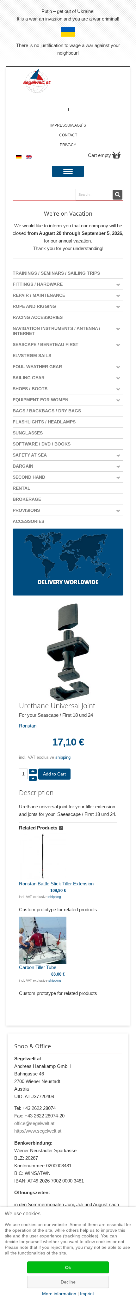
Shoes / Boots (30, 388)
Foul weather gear (37, 366)
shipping (63, 757)
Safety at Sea (30, 455)
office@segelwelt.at (34, 1123)
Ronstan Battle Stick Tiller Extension (56, 883)
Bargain (23, 466)
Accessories (28, 521)
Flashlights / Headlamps (44, 421)
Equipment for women (40, 399)
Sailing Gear (29, 377)
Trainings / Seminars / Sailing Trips (56, 273)
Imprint (87, 1293)
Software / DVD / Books (42, 443)
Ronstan (27, 725)
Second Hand (29, 477)
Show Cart (116, 155)
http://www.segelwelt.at (37, 1131)
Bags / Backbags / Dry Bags (47, 410)
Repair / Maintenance (39, 295)
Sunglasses (28, 432)
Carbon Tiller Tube (37, 967)
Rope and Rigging (34, 306)
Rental (21, 488)
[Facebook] (68, 109)
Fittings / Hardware (38, 284)
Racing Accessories (38, 317)
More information (59, 1293)
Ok (68, 1267)
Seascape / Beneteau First (45, 344)
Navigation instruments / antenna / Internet (56, 331)
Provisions (26, 510)
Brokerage (27, 499)
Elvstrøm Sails (32, 355)
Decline (68, 1281)
